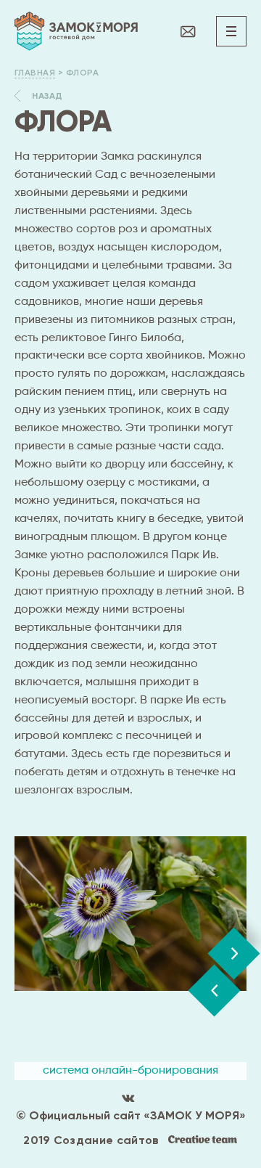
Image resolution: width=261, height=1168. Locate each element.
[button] (214, 991)
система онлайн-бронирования (130, 1071)
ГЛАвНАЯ (34, 73)
